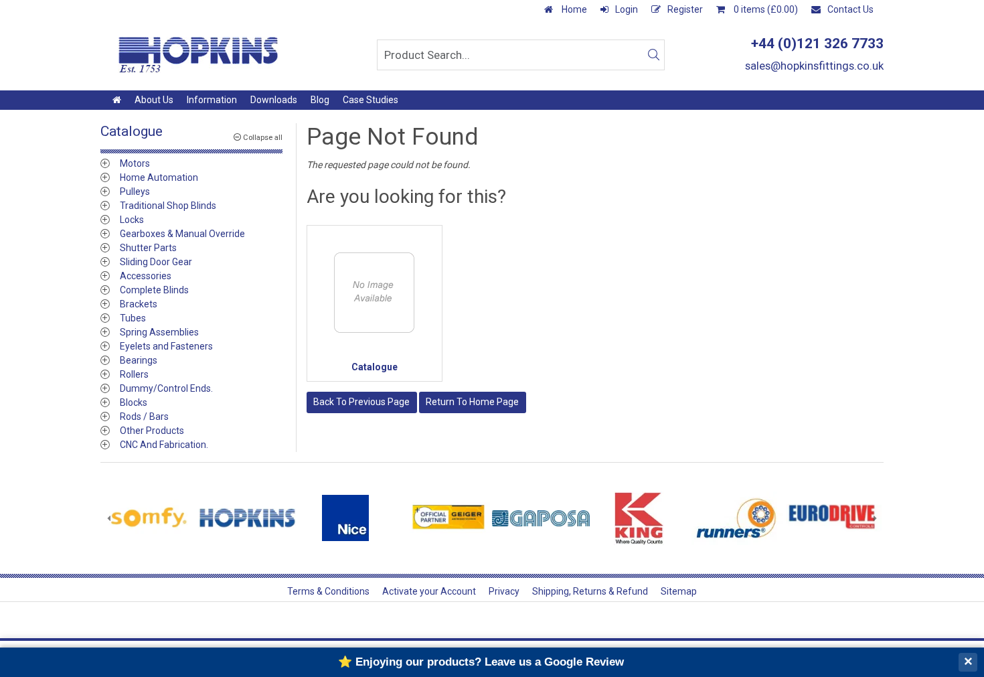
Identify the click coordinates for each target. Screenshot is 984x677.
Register (685, 9)
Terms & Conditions (328, 591)
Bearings (138, 360)
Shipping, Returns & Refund (590, 591)
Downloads (273, 99)
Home (573, 9)
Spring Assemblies (159, 332)
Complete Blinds (154, 290)
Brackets (138, 304)
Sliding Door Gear (156, 261)
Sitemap (679, 591)
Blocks (133, 402)
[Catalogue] (375, 293)
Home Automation (159, 177)
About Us (154, 99)
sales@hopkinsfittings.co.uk (814, 65)
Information (212, 99)
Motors (135, 163)
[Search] (653, 55)
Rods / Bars (144, 416)
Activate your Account (429, 591)
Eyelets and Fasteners (166, 346)
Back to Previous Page (361, 401)
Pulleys (135, 191)
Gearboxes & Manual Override (182, 233)
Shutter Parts (148, 247)
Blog (320, 99)
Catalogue (374, 367)
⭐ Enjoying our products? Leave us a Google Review (481, 662)
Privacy (504, 591)
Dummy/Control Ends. (166, 388)
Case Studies (370, 99)
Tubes (133, 318)
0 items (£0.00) (765, 9)
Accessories (145, 276)
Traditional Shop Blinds (168, 205)
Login (626, 9)
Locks (132, 219)
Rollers (134, 374)
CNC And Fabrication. (164, 444)
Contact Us (850, 9)
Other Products (152, 430)
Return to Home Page (472, 401)
